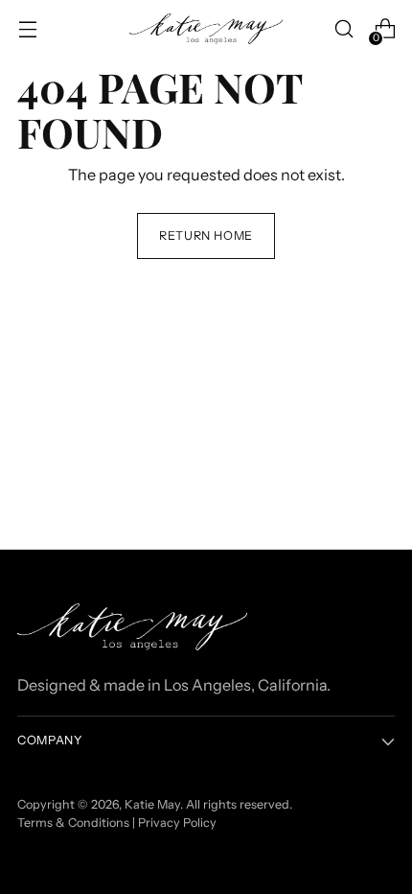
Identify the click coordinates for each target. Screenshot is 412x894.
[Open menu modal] (27, 29)
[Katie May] (206, 29)
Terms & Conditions (73, 822)
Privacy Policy (177, 822)
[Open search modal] (343, 29)
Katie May (152, 804)
